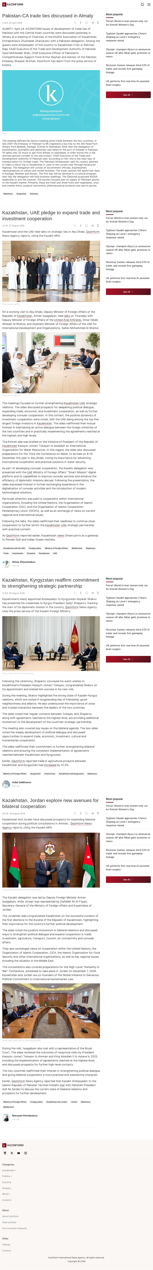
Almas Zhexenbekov (23, 562)
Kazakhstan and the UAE (14, 548)
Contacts (6, 1250)
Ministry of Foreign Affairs (56, 548)
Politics (6, 1176)
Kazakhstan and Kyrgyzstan (71, 774)
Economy (34, 194)
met (62, 1085)
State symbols (9, 1222)
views (60, 535)
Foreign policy (35, 548)
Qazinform (93, 231)
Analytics (6, 1188)
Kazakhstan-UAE (74, 403)
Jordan (74, 1102)
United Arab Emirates (67, 319)
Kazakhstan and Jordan (56, 1102)
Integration (21, 194)
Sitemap (6, 1244)
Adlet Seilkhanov (21, 782)
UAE (29, 472)
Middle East (77, 548)
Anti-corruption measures (14, 1228)
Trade (6, 553)
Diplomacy (8, 194)
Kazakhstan (24, 315)
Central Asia (49, 774)
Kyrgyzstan (35, 774)
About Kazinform (10, 1216)
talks (67, 315)
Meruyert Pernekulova (24, 1115)
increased (50, 765)
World (5, 1194)
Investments (17, 553)
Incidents (6, 1200)
